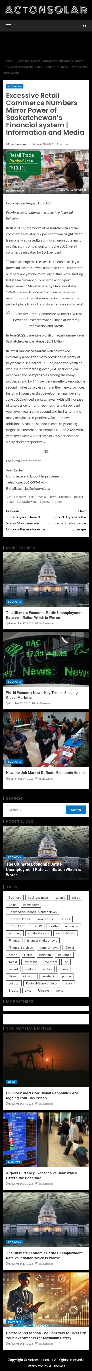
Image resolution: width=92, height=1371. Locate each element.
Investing (15, 1322)
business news (38, 897)
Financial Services (20, 947)
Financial (14, 940)
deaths (54, 926)
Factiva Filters (65, 933)
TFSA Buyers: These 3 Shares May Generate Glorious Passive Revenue (25, 520)
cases (76, 897)
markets (30, 969)
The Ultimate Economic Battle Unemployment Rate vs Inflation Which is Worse (43, 869)
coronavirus (45, 919)
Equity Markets (38, 933)
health (12, 955)
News (52, 496)
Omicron (29, 976)
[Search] (85, 26)
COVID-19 (16, 926)
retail (10, 501)
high (31, 496)
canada (60, 897)
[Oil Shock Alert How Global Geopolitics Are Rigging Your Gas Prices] (46, 1059)
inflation (45, 955)
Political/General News (42, 983)
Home (8, 61)
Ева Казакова (18, 144)
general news (49, 947)
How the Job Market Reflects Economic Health (45, 773)
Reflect (78, 496)
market (13, 969)
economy (20, 496)
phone (66, 976)
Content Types (19, 919)
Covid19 (36, 926)
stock (68, 983)
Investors (50, 962)
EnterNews (35, 1366)
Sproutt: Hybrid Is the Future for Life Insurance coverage (67, 520)
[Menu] (7, 26)
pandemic (48, 976)
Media (42, 496)
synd (28, 990)
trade (58, 501)
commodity (31, 904)
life (66, 962)
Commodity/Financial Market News (32, 912)
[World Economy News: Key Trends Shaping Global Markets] (46, 659)
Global (69, 947)
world (59, 990)
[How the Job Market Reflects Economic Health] (46, 739)
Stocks (13, 990)
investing (30, 962)
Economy (14, 86)
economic (72, 926)
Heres (28, 955)
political (13, 983)
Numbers (65, 496)
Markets (14, 1162)
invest (12, 962)
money (63, 969)
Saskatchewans (27, 501)
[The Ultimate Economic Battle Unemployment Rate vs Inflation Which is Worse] (46, 579)
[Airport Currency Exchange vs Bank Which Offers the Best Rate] (46, 1139)
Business (14, 897)
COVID (65, 919)
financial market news (42, 940)
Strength (45, 501)
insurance (64, 955)
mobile (47, 969)
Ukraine (43, 990)
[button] (7, 26)
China (12, 904)
